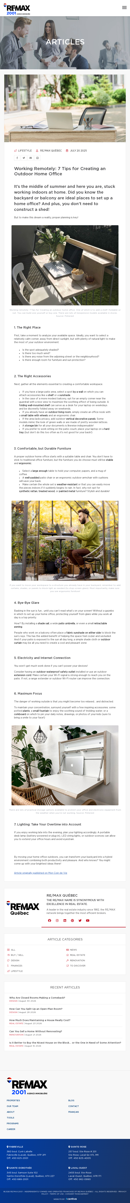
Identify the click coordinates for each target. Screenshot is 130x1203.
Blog (71, 1101)
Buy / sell (17, 955)
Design (14, 961)
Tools (10, 1118)
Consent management (77, 1194)
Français (73, 1112)
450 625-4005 (82, 1158)
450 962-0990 (82, 1179)
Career (11, 1129)
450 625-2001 (20, 1158)
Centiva (71, 1199)
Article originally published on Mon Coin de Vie (40, 873)
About (11, 1112)
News (73, 950)
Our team (12, 1106)
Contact (73, 1106)
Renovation (77, 961)
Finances (16, 966)
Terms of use (57, 1194)
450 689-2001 (20, 1179)
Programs (13, 1124)
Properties (13, 1101)
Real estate (77, 955)
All (12, 950)
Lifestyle (24, 151)
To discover (77, 966)
